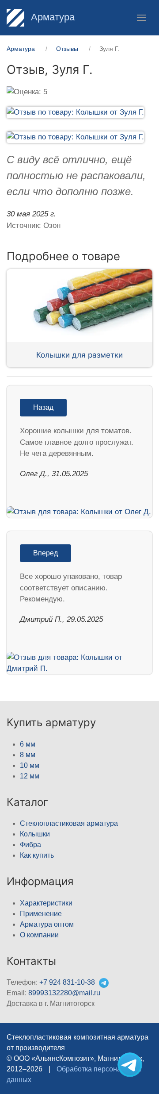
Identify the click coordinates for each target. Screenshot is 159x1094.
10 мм (29, 765)
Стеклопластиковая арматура (69, 823)
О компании (39, 935)
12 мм (29, 776)
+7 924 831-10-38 (67, 982)
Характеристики (46, 903)
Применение (41, 913)
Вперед (45, 553)
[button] (141, 17)
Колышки (35, 834)
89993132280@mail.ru (64, 993)
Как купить (37, 855)
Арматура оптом (47, 924)
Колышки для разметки (79, 354)
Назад (43, 407)
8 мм (27, 755)
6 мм (27, 744)
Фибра (30, 844)
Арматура (51, 17)
